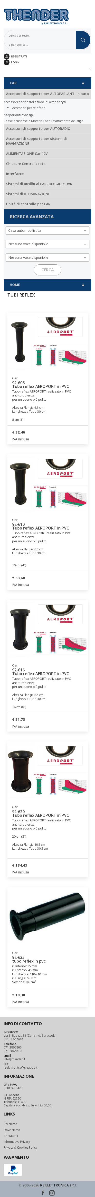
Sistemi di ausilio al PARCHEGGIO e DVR (39, 183)
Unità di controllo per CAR (28, 204)
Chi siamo (10, 1124)
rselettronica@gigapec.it (20, 1067)
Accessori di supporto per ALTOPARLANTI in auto (47, 93)
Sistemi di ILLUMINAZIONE (28, 193)
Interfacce (15, 173)
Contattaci (11, 1136)
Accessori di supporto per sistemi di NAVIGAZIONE (36, 141)
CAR (13, 83)
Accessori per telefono (29, 108)
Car (15, 378)
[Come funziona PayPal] (13, 1170)
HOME (15, 284)
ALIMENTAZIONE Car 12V (27, 153)
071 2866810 (12, 1051)
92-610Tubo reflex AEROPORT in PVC (40, 526)
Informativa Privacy (17, 1141)
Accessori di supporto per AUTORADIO (38, 128)
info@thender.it (14, 1059)
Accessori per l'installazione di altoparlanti (35, 102)
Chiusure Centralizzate (25, 163)
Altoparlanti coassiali (19, 115)
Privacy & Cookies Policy (20, 1147)
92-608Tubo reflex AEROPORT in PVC (40, 384)
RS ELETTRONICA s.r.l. (58, 1185)
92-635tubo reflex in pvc (29, 959)
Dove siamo (12, 1130)
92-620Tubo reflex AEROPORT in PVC (40, 813)
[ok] (83, 40)
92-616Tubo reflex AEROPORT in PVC (40, 672)
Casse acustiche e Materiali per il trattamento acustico (43, 121)
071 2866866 (12, 1047)
